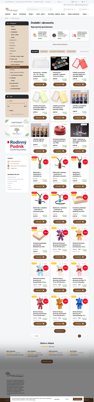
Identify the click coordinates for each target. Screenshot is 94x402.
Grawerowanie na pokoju (17, 75)
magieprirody (14, 168)
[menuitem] (8, 14)
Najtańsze (35, 51)
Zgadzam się (78, 399)
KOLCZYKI (12, 42)
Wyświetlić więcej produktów (60, 44)
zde (34, 399)
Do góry (37, 336)
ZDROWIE (13, 78)
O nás (9, 185)
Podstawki (12, 69)
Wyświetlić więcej (47, 361)
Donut (11, 53)
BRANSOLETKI (13, 40)
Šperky (12, 37)
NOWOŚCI (13, 29)
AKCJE (12, 26)
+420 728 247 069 (15, 163)
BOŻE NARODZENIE (15, 88)
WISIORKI (12, 48)
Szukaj (50, 9)
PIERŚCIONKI (13, 51)
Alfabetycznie (71, 51)
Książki (13, 80)
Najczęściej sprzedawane (57, 51)
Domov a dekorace (15, 64)
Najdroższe (44, 51)
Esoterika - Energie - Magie (17, 56)
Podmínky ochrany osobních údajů (24, 1)
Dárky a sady (14, 59)
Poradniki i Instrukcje (38, 1)
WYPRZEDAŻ (14, 32)
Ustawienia (56, 399)
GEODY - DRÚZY (15, 34)
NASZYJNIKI (12, 45)
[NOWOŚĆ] (60, 64)
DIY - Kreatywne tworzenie (17, 61)
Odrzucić (67, 399)
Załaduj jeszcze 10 (60, 330)
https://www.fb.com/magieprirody (18, 165)
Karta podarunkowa (13, 83)
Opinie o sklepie (47, 343)
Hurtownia (47, 1)
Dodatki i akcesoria (15, 67)
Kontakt (9, 187)
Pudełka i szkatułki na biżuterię (17, 72)
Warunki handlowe (9, 1)
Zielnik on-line (14, 86)
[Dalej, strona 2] (83, 336)
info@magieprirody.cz (15, 161)
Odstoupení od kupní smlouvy (14, 189)
